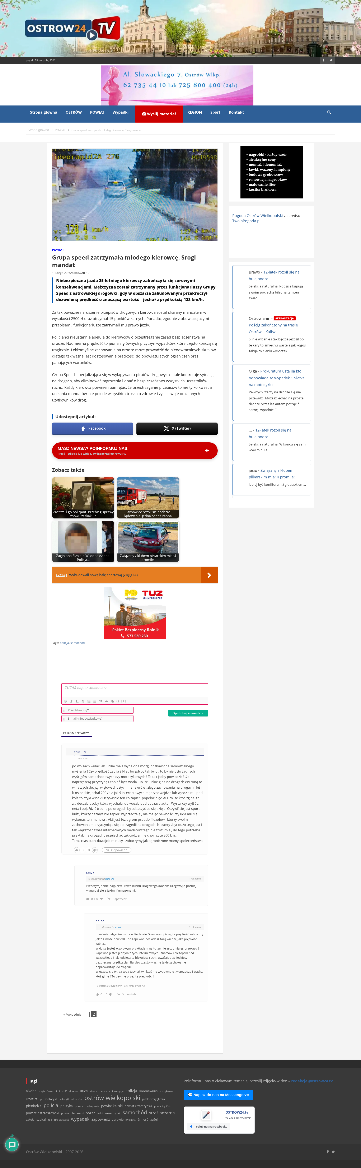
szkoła (30, 1120)
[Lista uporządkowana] (89, 701)
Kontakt (236, 112)
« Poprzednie (72, 1014)
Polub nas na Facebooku (211, 1126)
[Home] (38, 130)
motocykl (51, 1099)
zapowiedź (101, 1119)
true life (109, 879)
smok (118, 927)
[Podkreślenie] (77, 701)
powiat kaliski (112, 1105)
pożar (90, 1112)
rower (108, 1113)
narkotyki (64, 1099)
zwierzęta (131, 1119)
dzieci (84, 1091)
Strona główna (43, 112)
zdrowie (117, 1119)
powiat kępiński (162, 1106)
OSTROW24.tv (236, 1112)
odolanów (76, 1099)
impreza (105, 1091)
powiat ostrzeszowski (42, 1113)
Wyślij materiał (161, 113)
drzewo (73, 1091)
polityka (66, 1106)
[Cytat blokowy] (101, 701)
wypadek (80, 1119)
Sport (215, 112)
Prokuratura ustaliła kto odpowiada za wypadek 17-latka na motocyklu (277, 378)
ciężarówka (46, 1091)
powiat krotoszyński (138, 1106)
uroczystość (61, 1120)
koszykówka (166, 1091)
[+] (123, 701)
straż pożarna (162, 1112)
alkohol (31, 1091)
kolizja (131, 1090)
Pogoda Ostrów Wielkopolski (257, 215)
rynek (117, 1113)
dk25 (64, 1091)
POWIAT (97, 112)
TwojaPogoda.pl (246, 220)
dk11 (57, 1091)
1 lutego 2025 (61, 273)
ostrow (76, 273)
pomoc (79, 1106)
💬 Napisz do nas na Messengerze (218, 1095)
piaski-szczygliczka (153, 1099)
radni (100, 1113)
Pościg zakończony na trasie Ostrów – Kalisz (273, 325)
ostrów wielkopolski (112, 1098)
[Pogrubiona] (66, 701)
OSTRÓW (74, 112)
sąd (50, 1120)
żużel (154, 1120)
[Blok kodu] (106, 701)
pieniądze (34, 1105)
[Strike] (83, 701)
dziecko (94, 1091)
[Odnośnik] (112, 701)
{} (117, 701)
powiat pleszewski (72, 1113)
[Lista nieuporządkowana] (95, 701)
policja (64, 643)
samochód (77, 643)
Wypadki (121, 112)
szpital (41, 1119)
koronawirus (148, 1091)
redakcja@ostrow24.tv (312, 1080)
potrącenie (92, 1106)
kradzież (32, 1099)
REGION (194, 112)
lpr (41, 1099)
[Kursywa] (71, 701)
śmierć (143, 1119)
